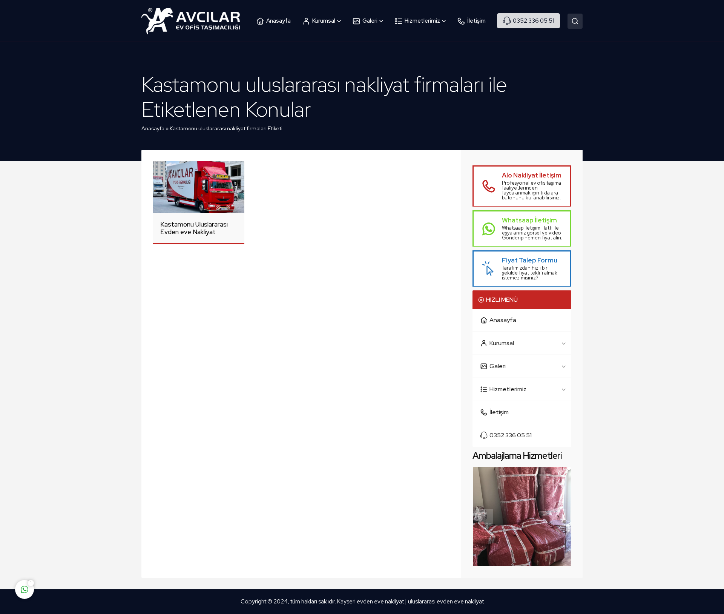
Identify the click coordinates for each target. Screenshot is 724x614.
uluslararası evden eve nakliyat (446, 601)
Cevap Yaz (71, 559)
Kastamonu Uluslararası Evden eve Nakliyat (194, 228)
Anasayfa (152, 128)
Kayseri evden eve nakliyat (371, 601)
